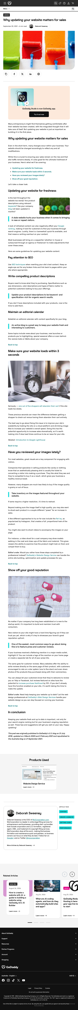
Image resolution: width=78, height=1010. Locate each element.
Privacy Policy (38, 988)
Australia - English (8, 976)
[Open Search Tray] (56, 3)
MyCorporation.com (41, 820)
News (66, 888)
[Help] (64, 3)
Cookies (47, 988)
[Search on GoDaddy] (73, 8)
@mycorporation (33, 838)
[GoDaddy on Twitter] (18, 981)
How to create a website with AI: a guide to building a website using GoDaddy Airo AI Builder (17, 898)
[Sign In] (68, 3)
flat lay (59, 519)
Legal (29, 988)
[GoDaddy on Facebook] (3, 981)
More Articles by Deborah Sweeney (19, 845)
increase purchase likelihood (30, 683)
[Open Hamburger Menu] (4, 3)
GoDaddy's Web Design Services (42, 697)
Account (5, 954)
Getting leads (65, 822)
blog (10, 209)
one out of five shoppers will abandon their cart (39, 406)
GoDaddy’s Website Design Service (41, 555)
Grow (7, 15)
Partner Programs (8, 949)
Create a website (66, 817)
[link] (14, 74)
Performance (65, 828)
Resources (5, 944)
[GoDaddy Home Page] (10, 967)
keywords (12, 206)
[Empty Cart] (72, 3)
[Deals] (60, 3)
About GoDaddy (7, 933)
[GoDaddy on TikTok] (13, 981)
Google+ (10, 838)
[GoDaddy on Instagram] (8, 981)
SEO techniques (18, 264)
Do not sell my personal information (39, 992)
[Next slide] (72, 874)
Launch (39, 888)
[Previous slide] (64, 874)
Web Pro (13, 884)
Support (4, 938)
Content (63, 811)
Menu (5, 9)
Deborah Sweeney (41, 26)
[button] (30, 922)
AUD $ (71, 976)
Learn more (13, 911)
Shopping (5, 960)
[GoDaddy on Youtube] (23, 981)
